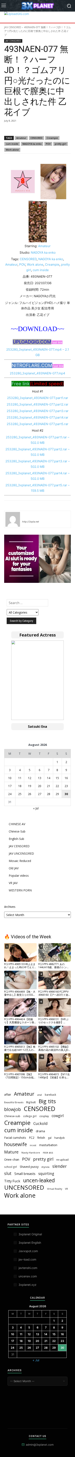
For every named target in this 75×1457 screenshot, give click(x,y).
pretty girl (60, 143)
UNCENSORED (24, 1187)
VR (66, 1188)
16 (66, 778)
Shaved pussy (29, 1166)
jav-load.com (27, 1259)
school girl (10, 1166)
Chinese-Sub (17, 831)
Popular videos (19, 876)
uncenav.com (28, 1276)
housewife (15, 1144)
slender (59, 1166)
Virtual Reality (54, 1188)
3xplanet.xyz (27, 1284)
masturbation (48, 1145)
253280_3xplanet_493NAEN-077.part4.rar (37, 417)
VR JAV (13, 883)
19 (29, 786)
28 (48, 794)
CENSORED (36, 137)
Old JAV (14, 868)
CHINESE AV (17, 824)
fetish (41, 1137)
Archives (9, 907)
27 (39, 794)
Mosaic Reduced (20, 861)
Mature (11, 1152)
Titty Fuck (12, 1181)
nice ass (48, 1152)
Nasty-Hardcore (30, 1152)
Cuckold (40, 1123)
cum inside (12, 143)
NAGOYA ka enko (32, 143)
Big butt (31, 1102)
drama (40, 1131)
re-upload (62, 1159)
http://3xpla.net (30, 521)
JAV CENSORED (12, 27)
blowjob (12, 1109)
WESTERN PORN (20, 890)
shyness (45, 1166)
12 (29, 778)
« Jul (36, 808)
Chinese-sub (12, 1116)
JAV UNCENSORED (21, 853)
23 (66, 786)
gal (49, 1138)
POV (48, 143)
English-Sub (16, 839)
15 (57, 778)
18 (19, 786)
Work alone (12, 149)
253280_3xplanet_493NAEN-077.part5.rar (37, 424)
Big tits (47, 1101)
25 (19, 794)
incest (33, 1145)
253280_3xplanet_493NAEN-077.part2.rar (37, 404)
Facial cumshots (15, 1138)
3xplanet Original (30, 1234)
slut (7, 1173)
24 (9, 794)
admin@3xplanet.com (40, 1444)
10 (9, 778)
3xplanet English (30, 1242)
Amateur (21, 137)
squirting (46, 1173)
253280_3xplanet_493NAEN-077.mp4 (37, 373)
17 (9, 786)
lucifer (27, 515)
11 (19, 778)
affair (7, 1094)
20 (39, 786)
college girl (29, 1116)
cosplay (44, 1116)
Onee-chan (11, 1159)
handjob (59, 1138)
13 (39, 778)
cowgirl (58, 1116)
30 (66, 794)
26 (29, 794)
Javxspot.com (28, 1251)
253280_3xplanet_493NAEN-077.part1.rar (37, 398)
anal (39, 1094)
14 (48, 778)
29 (57, 794)
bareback (50, 1094)
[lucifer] (12, 519)
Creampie (52, 137)
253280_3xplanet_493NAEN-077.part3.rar (38, 411)
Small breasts (24, 1174)
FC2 (31, 1137)
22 (57, 786)
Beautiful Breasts (13, 1102)
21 (48, 786)
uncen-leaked (39, 1180)
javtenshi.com (28, 1268)
